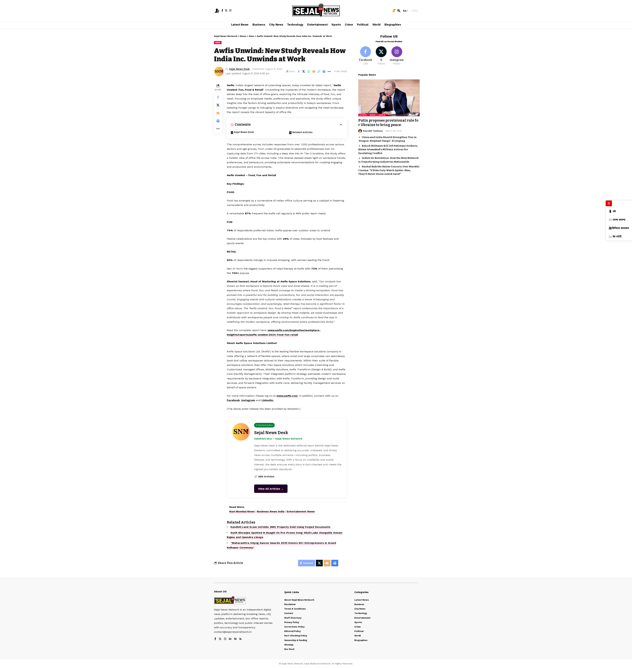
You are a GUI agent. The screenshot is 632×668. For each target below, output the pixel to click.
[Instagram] (230, 10)
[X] (226, 10)
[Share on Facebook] (298, 71)
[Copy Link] (319, 71)
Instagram (248, 400)
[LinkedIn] (230, 639)
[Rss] (240, 639)
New (217, 42)
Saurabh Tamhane (373, 131)
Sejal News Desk (239, 69)
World (381, 115)
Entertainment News (301, 511)
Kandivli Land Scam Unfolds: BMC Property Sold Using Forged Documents (280, 526)
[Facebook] (222, 10)
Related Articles (302, 132)
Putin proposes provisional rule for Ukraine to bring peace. (388, 122)
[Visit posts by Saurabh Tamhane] (360, 131)
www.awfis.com (287, 395)
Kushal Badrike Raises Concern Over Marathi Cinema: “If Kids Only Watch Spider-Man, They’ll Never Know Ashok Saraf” (388, 170)
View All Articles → (271, 488)
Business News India (270, 511)
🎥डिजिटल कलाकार (619, 228)
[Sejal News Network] (316, 10)
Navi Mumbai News (242, 511)
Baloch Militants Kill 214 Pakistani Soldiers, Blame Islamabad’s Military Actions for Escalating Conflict (388, 149)
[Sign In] (217, 11)
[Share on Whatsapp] (308, 71)
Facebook (233, 400)
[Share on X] (303, 71)
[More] (329, 71)
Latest (363, 115)
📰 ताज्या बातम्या (617, 219)
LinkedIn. (268, 400)
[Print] (324, 71)
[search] (398, 10)
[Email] (314, 71)
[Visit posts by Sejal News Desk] (219, 71)
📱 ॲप (612, 211)
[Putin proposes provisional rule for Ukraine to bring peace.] (389, 97)
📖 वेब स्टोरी (615, 236)
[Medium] (235, 639)
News (373, 115)
